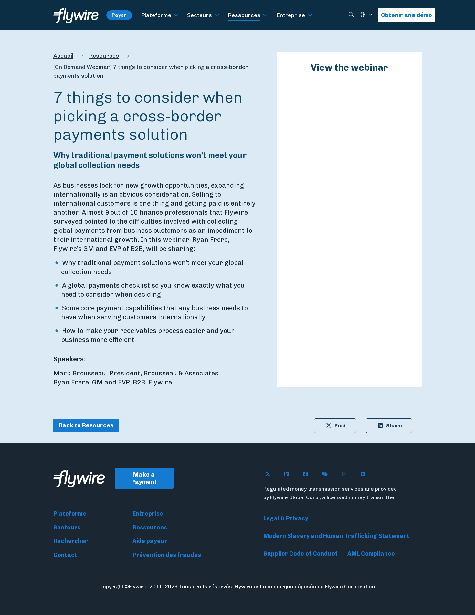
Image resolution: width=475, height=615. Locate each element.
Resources (104, 55)
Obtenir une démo (406, 15)
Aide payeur (149, 541)
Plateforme (156, 15)
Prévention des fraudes (166, 555)
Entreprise (290, 15)
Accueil (63, 55)
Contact (65, 555)
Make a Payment (144, 478)
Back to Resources (85, 425)
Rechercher (70, 541)
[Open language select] (370, 15)
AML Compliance (371, 553)
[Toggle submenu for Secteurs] (217, 15)
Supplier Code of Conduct (300, 553)
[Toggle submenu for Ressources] (265, 15)
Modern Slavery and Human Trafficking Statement (336, 535)
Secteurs (199, 15)
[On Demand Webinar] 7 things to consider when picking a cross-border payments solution (150, 71)
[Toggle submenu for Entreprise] (310, 15)
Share (394, 426)
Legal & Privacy (285, 518)
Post (340, 426)
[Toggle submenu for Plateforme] (176, 15)
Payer (119, 15)
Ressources (244, 15)
